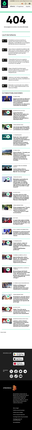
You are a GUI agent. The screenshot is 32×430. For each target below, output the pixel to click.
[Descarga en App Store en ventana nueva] (18, 360)
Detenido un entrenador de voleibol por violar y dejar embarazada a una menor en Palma (18, 86)
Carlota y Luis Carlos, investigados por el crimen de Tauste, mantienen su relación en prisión (19, 79)
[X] (11, 373)
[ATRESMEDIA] (16, 388)
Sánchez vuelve (18, 1)
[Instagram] (11, 377)
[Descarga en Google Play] (19, 355)
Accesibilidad (16, 422)
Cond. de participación (19, 414)
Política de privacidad (18, 410)
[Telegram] (25, 373)
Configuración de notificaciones (17, 419)
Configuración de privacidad (20, 416)
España (28, 6)
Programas (20, 6)
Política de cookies (18, 412)
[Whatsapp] (20, 373)
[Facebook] (16, 373)
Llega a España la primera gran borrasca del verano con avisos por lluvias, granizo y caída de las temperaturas (18, 70)
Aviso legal (16, 408)
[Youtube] (20, 377)
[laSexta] (4, 7)
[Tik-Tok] (16, 377)
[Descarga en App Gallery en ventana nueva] (18, 365)
